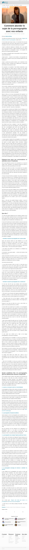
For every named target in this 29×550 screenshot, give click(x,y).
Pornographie (23, 507)
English (26, 0)
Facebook (20, 0)
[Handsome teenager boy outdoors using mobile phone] (14, 14)
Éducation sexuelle (9, 507)
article (26, 409)
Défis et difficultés (14, 33)
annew (23, 33)
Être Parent (18, 33)
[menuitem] (20, 0)
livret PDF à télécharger (6, 410)
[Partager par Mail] (23, 512)
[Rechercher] (26, 7)
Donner (16, 543)
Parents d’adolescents (16, 507)
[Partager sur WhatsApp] (14, 512)
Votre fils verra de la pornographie (14, 501)
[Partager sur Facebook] (6, 512)
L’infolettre (10, 537)
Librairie (24, 0)
